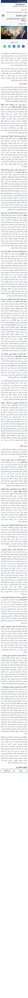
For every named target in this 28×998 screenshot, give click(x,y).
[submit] (26, 9)
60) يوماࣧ (3, 681)
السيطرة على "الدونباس (19, 591)
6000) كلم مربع (20, 177)
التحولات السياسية (10, 12)
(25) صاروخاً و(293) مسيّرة (12, 112)
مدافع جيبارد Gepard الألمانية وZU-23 (14, 343)
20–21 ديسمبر (18, 412)
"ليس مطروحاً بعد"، (12, 517)
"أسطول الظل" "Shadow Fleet (18, 383)
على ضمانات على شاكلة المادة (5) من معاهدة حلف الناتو (14, 605)
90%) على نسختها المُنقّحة (20, 431)
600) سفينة (21, 388)
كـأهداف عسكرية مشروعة (20, 510)
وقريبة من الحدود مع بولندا (8, 157)
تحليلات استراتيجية (18, 12)
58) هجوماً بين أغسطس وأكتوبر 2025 (14, 371)
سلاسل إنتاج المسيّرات (9, 126)
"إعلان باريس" (7, 464)
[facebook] (23, 46)
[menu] (2, 5)
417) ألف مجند (8, 286)
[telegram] (9, 46)
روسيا (20, 771)
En (19, 1)
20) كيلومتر (4, 222)
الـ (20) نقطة (6, 424)
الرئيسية (23, 1)
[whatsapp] (5, 46)
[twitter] (18, 46)
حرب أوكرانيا (7, 771)
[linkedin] (14, 46)
